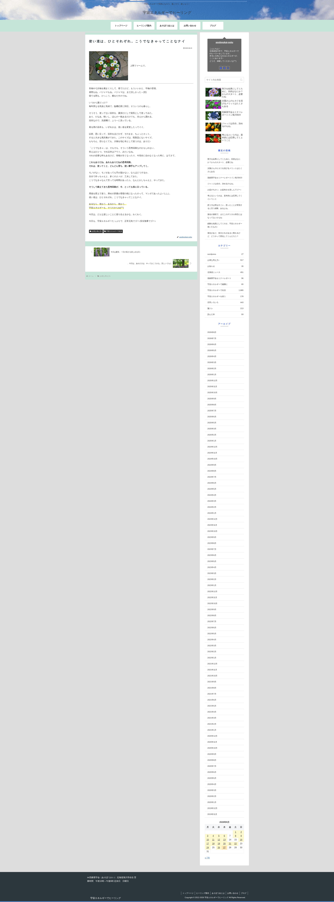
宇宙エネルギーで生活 (114, 231)
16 (241, 840)
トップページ (188, 893)
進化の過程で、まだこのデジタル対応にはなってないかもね (224, 216)
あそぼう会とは (218, 893)
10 (208, 840)
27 (224, 847)
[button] (241, 79)
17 (208, 844)
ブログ (243, 893)
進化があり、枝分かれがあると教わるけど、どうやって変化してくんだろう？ (223, 234)
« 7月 (207, 858)
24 (208, 847)
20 (224, 844)
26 (219, 847)
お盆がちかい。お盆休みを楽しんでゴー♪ (224, 190)
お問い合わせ (232, 893)
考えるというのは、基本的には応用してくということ (224, 197)
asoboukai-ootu (224, 42)
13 (224, 840)
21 (230, 844)
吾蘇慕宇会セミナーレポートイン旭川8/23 (224, 178)
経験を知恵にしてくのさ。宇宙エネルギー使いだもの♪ (224, 225)
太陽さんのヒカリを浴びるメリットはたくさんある (224, 170)
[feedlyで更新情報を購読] (224, 68)
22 (235, 844)
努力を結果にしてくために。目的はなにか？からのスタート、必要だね (223, 160)
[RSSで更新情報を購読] (228, 68)
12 (219, 840)
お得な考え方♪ (97, 231)
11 (213, 840)
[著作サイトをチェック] (220, 68)
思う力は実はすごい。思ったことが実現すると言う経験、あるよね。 (224, 206)
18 (213, 844)
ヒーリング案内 (202, 893)
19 (219, 844)
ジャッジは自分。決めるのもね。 (221, 184)
